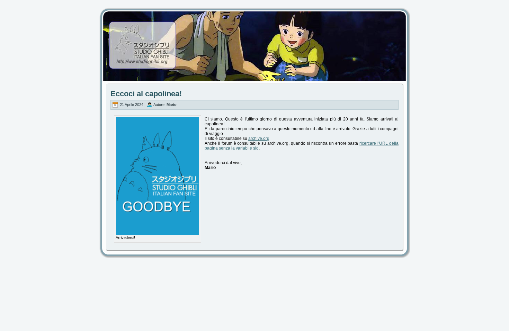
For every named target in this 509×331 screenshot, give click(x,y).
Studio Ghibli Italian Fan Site (254, 39)
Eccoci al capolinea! (146, 93)
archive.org (258, 138)
